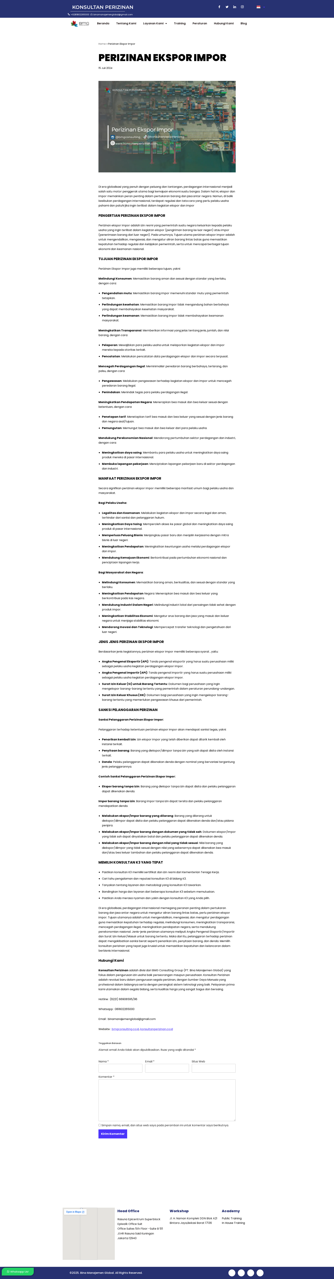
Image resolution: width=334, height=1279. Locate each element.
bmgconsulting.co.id (125, 1029)
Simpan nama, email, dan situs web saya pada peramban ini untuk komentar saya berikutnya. (165, 1125)
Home (102, 44)
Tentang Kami (126, 23)
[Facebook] (219, 7)
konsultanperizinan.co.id (156, 1029)
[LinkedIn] (234, 7)
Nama (103, 1061)
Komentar (106, 1077)
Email (149, 1061)
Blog (244, 23)
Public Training (232, 1218)
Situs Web (198, 1061)
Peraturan (200, 23)
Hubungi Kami (224, 23)
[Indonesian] (260, 7)
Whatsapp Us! (19, 1271)
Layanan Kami (153, 23)
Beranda (103, 23)
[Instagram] (242, 7)
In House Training (233, 1223)
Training (180, 23)
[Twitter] (227, 7)
